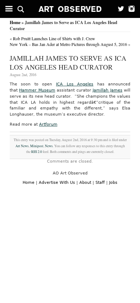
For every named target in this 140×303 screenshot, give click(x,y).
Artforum (48, 124)
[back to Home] (70, 9)
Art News (22, 146)
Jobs (113, 182)
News (49, 146)
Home (15, 22)
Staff (100, 182)
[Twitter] (119, 9)
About (85, 182)
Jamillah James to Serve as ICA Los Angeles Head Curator (68, 62)
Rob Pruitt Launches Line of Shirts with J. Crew (54, 38)
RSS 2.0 (36, 151)
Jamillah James (107, 90)
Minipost (36, 146)
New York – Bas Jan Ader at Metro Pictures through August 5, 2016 (68, 44)
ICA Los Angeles (74, 84)
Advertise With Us (57, 182)
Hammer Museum (37, 90)
